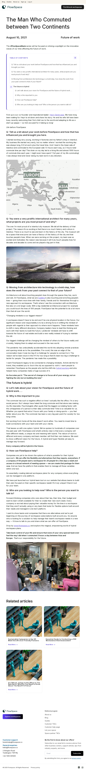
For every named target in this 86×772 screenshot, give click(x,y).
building (41, 298)
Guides (9, 2)
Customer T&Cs (50, 724)
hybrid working (62, 368)
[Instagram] (82, 767)
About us (16, 2)
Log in (30, 2)
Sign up (23, 2)
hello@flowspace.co (10, 747)
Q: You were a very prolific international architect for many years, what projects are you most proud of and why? (43, 73)
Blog (3, 2)
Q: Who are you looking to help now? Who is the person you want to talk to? (43, 104)
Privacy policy (35, 767)
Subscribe (77, 753)
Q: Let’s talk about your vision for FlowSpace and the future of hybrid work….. (43, 90)
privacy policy (76, 758)
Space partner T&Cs (52, 733)
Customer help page (52, 727)
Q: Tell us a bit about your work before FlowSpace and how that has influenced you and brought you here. (44, 66)
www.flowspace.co (22, 526)
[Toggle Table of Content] (75, 57)
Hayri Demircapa (57, 115)
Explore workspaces (13, 716)
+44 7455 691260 (9, 756)
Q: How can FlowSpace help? (26, 100)
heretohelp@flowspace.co (12, 742)
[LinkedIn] (79, 767)
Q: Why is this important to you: (26, 95)
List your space (50, 730)
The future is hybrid (21, 86)
